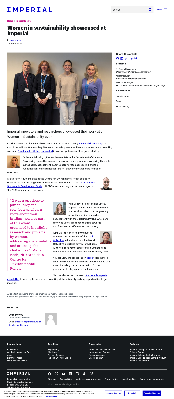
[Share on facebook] (117, 58)
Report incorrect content (152, 379)
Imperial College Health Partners (145, 355)
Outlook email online (17, 360)
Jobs (9, 355)
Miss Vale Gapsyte (124, 82)
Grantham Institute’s (29, 151)
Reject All (132, 393)
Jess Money (15, 40)
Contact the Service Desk (19, 352)
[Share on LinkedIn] (121, 58)
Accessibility (66, 379)
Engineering (53, 349)
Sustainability (122, 106)
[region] (87, 393)
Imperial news (23, 21)
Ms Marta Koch (123, 76)
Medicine (52, 352)
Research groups (97, 355)
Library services (14, 358)
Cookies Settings (113, 393)
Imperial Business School (59, 358)
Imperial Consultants (139, 360)
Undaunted (47, 151)
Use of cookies (129, 379)
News (10, 21)
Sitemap (52, 379)
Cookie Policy (51, 396)
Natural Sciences (56, 355)
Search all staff (96, 358)
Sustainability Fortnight (91, 143)
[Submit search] (150, 9)
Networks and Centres (99, 352)
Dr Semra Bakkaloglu (126, 69)
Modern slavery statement (88, 379)
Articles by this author (19, 325)
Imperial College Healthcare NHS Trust (148, 358)
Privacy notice (111, 379)
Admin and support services (102, 349)
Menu (159, 9)
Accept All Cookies (152, 393)
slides (89, 257)
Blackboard (12, 349)
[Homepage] (57, 10)
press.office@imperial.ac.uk (28, 321)
